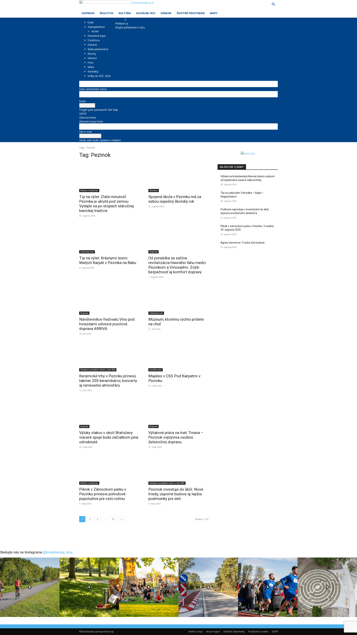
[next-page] (121, 519)
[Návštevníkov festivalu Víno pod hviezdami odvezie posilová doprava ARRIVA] (109, 300)
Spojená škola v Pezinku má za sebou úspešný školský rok (174, 199)
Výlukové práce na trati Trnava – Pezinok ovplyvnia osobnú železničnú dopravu (175, 437)
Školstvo (106, 13)
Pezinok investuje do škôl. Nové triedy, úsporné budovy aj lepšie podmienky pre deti (175, 494)
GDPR (82, 113)
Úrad (90, 22)
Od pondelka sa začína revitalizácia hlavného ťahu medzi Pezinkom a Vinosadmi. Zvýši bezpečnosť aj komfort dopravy (177, 265)
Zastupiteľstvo (96, 27)
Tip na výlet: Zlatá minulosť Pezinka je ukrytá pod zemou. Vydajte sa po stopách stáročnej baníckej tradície (106, 204)
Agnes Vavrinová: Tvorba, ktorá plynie (243, 242)
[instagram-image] (30, 587)
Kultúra (125, 13)
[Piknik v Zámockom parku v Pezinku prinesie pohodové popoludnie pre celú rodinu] (109, 470)
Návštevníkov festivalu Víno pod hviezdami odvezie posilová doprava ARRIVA (107, 324)
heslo (82, 101)
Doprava (88, 13)
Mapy (213, 13)
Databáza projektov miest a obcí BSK (97, 369)
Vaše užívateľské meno (93, 89)
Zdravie (165, 13)
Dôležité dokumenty (234, 631)
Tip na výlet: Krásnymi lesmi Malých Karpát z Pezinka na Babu (107, 260)
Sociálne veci (145, 13)
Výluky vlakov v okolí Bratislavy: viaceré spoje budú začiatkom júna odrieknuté (108, 437)
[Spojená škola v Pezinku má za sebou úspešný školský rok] (178, 177)
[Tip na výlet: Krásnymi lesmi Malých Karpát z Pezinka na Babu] (109, 238)
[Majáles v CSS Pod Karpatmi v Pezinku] (178, 356)
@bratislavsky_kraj (58, 552)
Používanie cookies (258, 631)
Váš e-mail (85, 131)
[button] (273, 5)
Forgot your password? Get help (98, 109)
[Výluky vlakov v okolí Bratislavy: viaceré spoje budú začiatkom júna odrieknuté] (109, 413)
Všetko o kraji (195, 631)
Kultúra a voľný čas (89, 190)
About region (213, 631)
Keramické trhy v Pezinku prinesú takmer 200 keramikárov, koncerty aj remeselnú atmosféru (108, 381)
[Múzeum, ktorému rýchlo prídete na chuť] (178, 300)
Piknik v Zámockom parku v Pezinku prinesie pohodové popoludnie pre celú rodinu (102, 494)
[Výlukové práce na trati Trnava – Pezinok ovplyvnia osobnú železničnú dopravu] (178, 413)
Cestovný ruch (87, 251)
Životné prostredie (191, 13)
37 (113, 519)
